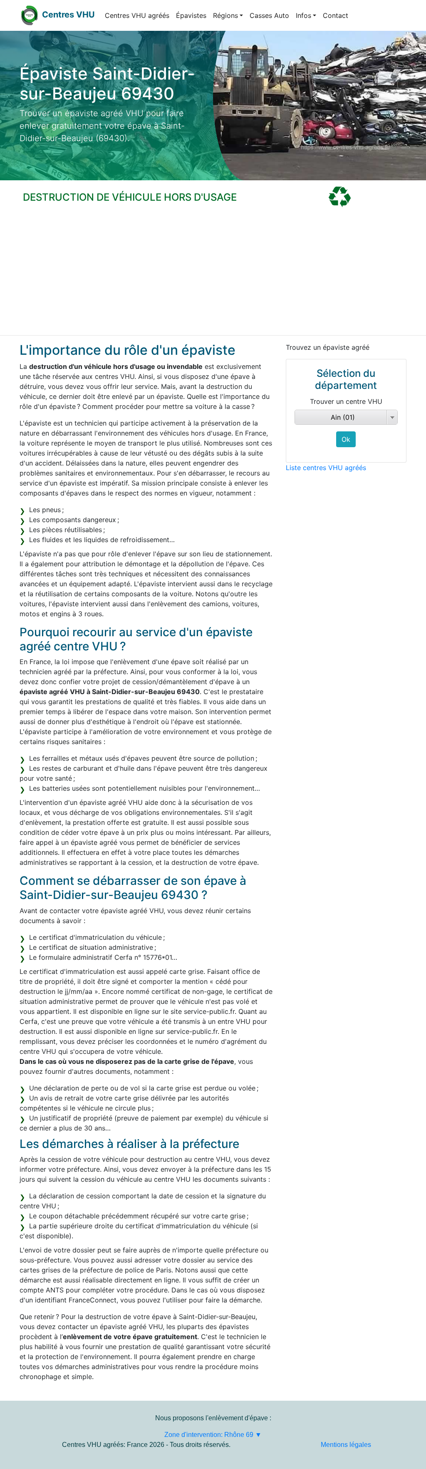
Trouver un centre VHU (346, 401)
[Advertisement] (213, 272)
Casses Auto (269, 15)
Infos (303, 15)
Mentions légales (346, 1444)
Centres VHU (68, 15)
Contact (335, 15)
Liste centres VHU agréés (326, 467)
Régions (225, 15)
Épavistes (191, 15)
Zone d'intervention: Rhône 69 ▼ (213, 1434)
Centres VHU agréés (137, 15)
